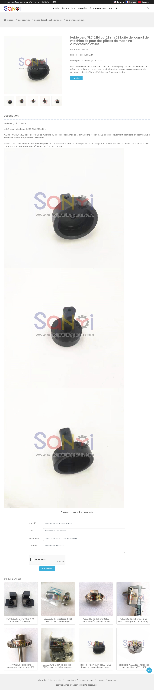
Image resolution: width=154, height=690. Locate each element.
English (120, 2)
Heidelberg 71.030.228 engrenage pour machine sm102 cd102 (133, 666)
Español (145, 2)
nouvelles (82, 8)
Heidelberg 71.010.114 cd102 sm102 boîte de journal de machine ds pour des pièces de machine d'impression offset (95, 666)
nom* (31, 530)
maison (10, 20)
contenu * (33, 545)
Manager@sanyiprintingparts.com (21, 2)
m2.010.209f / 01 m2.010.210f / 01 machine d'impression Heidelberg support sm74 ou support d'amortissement (20, 620)
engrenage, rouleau (75, 20)
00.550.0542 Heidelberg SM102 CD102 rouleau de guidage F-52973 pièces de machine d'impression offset (58, 620)
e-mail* (32, 523)
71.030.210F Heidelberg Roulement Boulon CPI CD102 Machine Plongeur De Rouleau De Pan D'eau (20, 666)
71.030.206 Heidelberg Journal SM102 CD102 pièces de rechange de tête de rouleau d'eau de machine (133, 620)
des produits (67, 8)
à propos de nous (98, 8)
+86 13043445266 (48, 2)
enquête (76, 78)
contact (113, 8)
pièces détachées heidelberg (47, 20)
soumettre (47, 568)
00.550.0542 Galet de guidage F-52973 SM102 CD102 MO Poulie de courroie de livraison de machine (58, 666)
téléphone (34, 538)
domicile (55, 8)
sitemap (112, 680)
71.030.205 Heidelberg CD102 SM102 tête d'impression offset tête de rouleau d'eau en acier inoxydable (95, 620)
